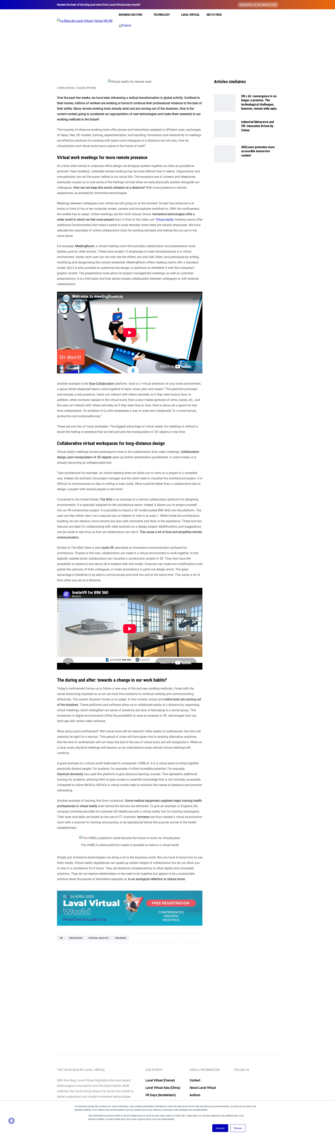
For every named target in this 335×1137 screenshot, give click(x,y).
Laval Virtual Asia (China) (162, 1088)
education (75, 938)
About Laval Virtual (203, 1088)
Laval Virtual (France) (160, 1080)
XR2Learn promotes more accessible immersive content (258, 151)
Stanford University (70, 774)
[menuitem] (125, 25)
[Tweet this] (37, 939)
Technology (162, 14)
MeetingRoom (84, 246)
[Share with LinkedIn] (37, 949)
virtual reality (99, 938)
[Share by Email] (37, 958)
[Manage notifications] (11, 1121)
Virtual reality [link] (165, 219)
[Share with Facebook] (37, 929)
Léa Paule (129, 1019)
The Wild (106, 499)
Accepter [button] (220, 1128)
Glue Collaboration (101, 383)
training (120, 938)
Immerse (143, 817)
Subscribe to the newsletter (258, 4)
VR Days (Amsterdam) (160, 1095)
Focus (185, 73)
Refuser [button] (238, 1128)
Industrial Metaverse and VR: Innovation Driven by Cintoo (257, 126)
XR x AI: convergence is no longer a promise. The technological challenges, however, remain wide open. (259, 102)
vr (61, 938)
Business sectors (130, 14)
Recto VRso (214, 14)
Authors (195, 1095)
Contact (195, 1080)
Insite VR (108, 548)
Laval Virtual (190, 14)
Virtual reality (168, 73)
